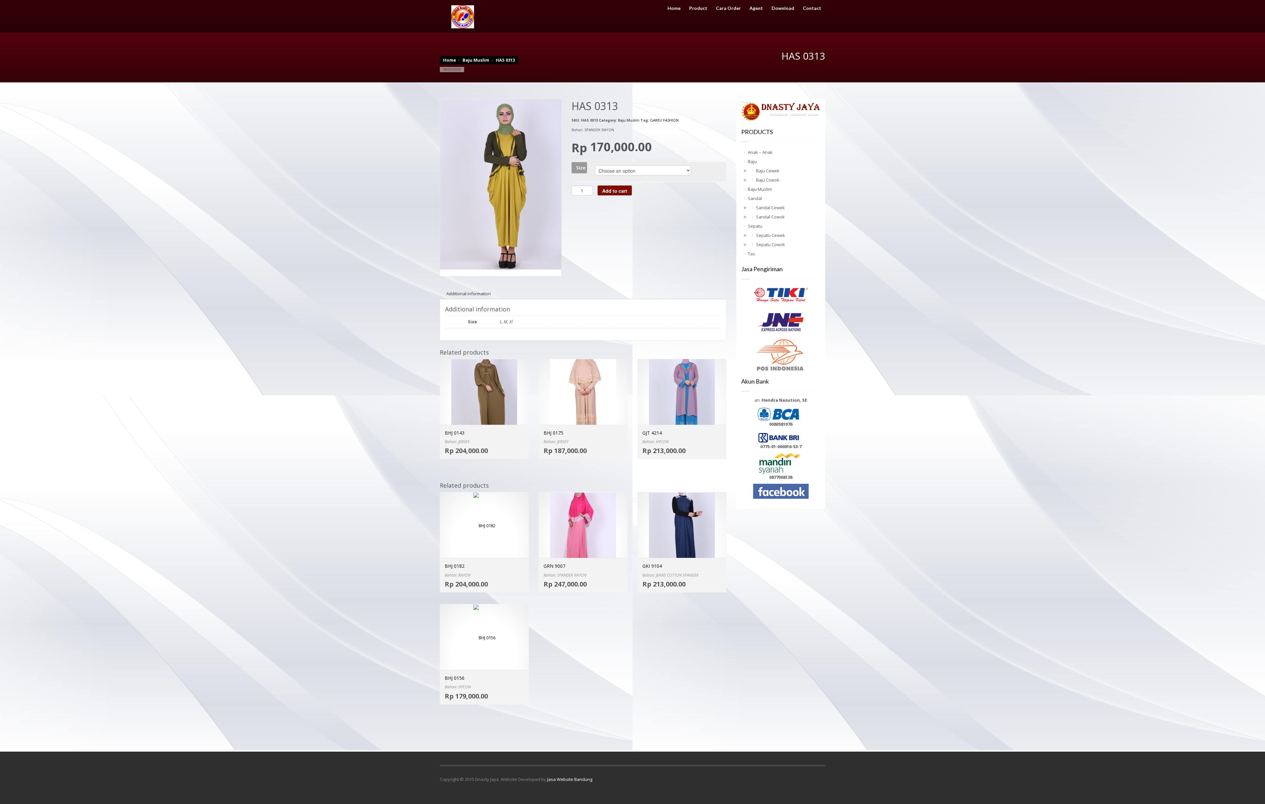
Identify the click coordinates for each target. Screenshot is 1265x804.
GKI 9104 (652, 566)
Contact (812, 8)
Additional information (468, 294)
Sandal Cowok (770, 217)
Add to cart (614, 190)
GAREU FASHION (664, 120)
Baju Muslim (476, 60)
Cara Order (728, 8)
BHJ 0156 (454, 678)
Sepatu (755, 226)
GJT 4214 (652, 433)
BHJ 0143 (454, 433)
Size (581, 167)
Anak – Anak (760, 152)
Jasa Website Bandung (569, 779)
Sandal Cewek (770, 208)
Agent (756, 8)
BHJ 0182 (454, 566)
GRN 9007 (554, 566)
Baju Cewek (767, 171)
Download (783, 8)
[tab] (468, 293)
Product (698, 8)
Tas (751, 254)
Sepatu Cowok (770, 244)
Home (674, 8)
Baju (752, 161)
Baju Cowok (767, 180)
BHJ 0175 (553, 433)
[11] (500, 184)
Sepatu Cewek (770, 235)
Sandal (755, 198)
